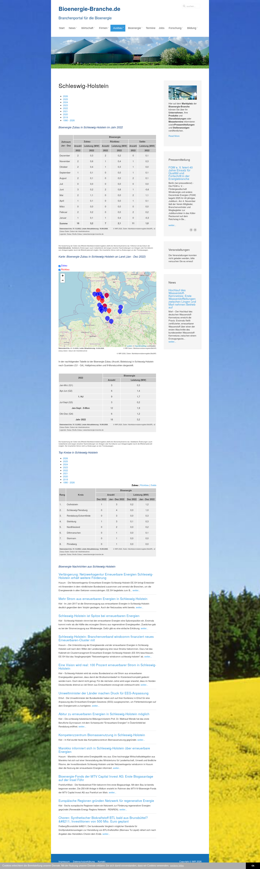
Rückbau (65, 269)
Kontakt (101, 861)
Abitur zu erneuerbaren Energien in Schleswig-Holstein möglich (104, 714)
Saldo (153, 485)
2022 (65, 108)
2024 (65, 102)
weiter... (136, 590)
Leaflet (129, 346)
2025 (65, 99)
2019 (65, 117)
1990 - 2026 (69, 120)
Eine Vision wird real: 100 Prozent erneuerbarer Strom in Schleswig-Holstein (107, 667)
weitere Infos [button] (177, 865)
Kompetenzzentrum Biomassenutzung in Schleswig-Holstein (102, 735)
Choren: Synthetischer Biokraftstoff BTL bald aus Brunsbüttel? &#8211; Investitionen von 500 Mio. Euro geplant (103, 819)
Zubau (63, 265)
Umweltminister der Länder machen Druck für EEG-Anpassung (104, 693)
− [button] (63, 280)
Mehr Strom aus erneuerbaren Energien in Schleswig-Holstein (103, 598)
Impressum (64, 861)
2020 (65, 114)
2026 (65, 96)
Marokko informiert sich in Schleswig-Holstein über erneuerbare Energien (104, 750)
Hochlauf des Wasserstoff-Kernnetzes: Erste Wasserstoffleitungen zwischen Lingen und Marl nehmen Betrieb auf (182, 298)
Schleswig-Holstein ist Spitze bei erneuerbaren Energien (99, 615)
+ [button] (63, 276)
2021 (65, 111)
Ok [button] (253, 865)
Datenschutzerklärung (84, 861)
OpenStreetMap (140, 346)
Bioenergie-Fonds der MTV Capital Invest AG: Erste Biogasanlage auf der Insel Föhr (106, 778)
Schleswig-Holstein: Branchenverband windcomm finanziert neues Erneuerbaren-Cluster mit (106, 638)
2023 (65, 105)
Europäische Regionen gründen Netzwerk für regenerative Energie (106, 800)
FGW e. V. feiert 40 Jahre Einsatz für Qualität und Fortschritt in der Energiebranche (181, 173)
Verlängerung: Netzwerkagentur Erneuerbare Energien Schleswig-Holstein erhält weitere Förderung (106, 576)
